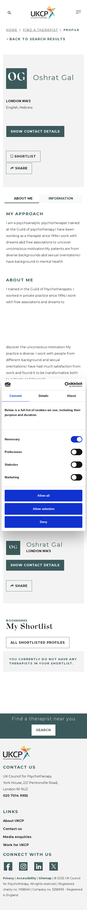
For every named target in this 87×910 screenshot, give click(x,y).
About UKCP (13, 821)
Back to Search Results (38, 39)
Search (43, 730)
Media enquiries (17, 837)
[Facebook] (8, 866)
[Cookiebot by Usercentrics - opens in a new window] (64, 384)
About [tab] (71, 395)
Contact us (12, 829)
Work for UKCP (16, 845)
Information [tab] (61, 198)
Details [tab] (44, 395)
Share (21, 168)
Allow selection (43, 509)
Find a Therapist (40, 30)
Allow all (43, 495)
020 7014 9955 (15, 796)
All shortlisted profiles (38, 642)
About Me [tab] (23, 198)
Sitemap (45, 878)
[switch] (76, 452)
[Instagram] (23, 866)
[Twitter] (53, 866)
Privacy (8, 878)
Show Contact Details (35, 131)
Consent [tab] (16, 395)
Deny (43, 522)
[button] (8, 13)
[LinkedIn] (38, 866)
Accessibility (26, 878)
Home (11, 30)
